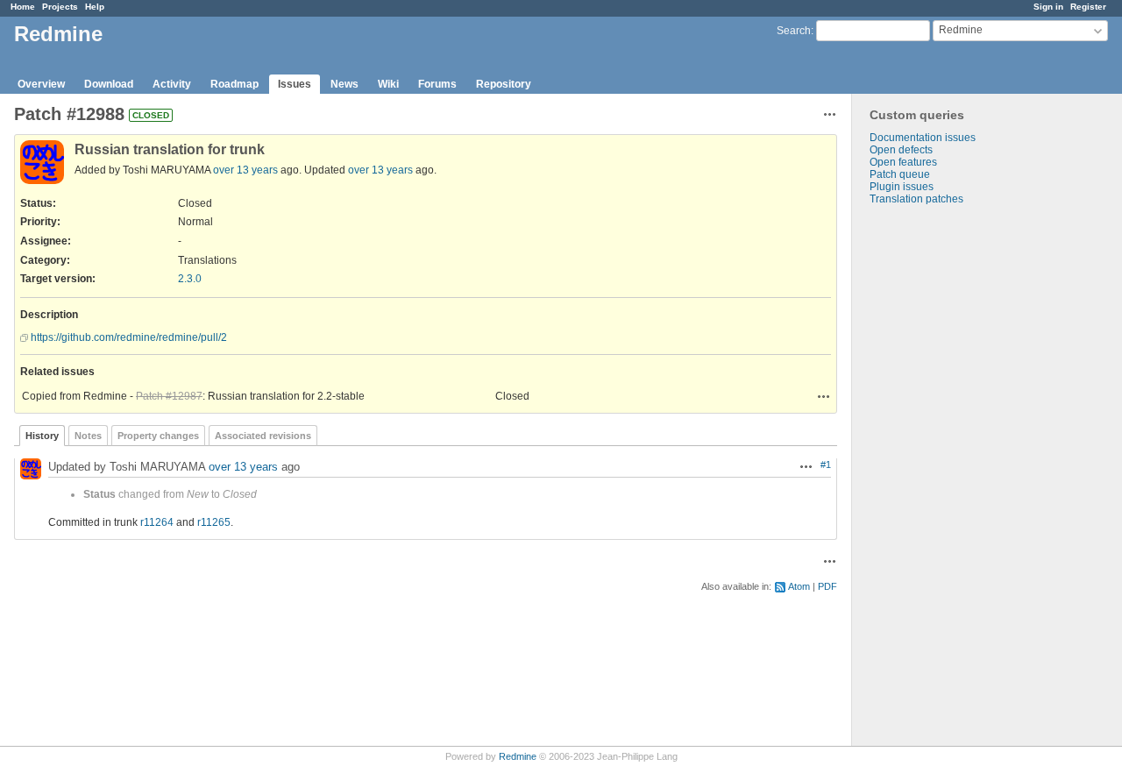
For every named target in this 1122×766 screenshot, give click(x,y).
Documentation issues (923, 137)
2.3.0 (190, 279)
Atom (799, 586)
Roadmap (234, 84)
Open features (903, 162)
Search (794, 31)
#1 (825, 464)
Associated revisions (263, 435)
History (42, 435)
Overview (41, 84)
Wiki (388, 84)
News (344, 84)
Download (108, 84)
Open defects (901, 150)
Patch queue (900, 174)
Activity (172, 84)
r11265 (214, 522)
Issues (294, 84)
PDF (827, 586)
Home (23, 6)
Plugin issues (902, 187)
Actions (824, 396)
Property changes (158, 435)
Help (94, 6)
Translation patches (916, 199)
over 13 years (245, 170)
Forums (437, 84)
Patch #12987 (169, 396)
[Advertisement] (940, 480)
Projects (60, 6)
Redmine (517, 756)
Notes (88, 435)
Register (1088, 6)
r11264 (157, 522)
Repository (503, 84)
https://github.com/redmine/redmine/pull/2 (129, 337)
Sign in (1048, 6)
